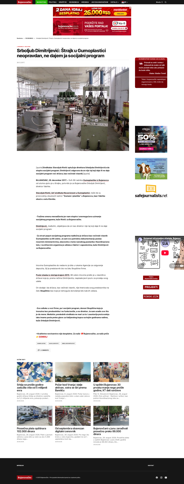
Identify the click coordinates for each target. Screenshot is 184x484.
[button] (165, 2)
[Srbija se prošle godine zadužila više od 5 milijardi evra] (35, 372)
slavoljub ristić (54, 343)
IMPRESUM (20, 465)
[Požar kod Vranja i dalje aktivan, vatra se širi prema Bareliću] (73, 372)
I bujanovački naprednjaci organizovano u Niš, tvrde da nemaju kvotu (153, 81)
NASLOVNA (27, 46)
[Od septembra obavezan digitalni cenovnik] (73, 416)
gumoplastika (41, 343)
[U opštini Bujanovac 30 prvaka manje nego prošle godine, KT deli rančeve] (111, 372)
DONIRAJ (43, 337)
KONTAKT (151, 465)
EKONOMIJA (29, 38)
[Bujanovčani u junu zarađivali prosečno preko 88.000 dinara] (111, 416)
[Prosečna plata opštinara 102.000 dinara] (35, 416)
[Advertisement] (73, 158)
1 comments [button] (44, 350)
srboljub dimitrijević (68, 343)
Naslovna (20, 38)
